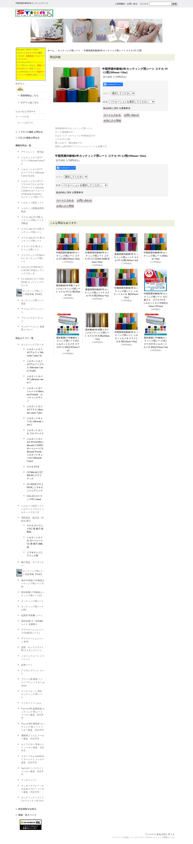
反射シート (26, 665)
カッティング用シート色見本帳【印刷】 (33, 292)
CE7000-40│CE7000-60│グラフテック (35, 475)
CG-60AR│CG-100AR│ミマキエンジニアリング (35, 487)
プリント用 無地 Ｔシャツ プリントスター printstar (32, 682)
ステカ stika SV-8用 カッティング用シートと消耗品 (32, 220)
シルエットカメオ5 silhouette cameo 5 (35, 379)
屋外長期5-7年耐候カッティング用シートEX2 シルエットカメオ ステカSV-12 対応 (68, 344)
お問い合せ (132, 4)
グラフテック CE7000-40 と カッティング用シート (32, 258)
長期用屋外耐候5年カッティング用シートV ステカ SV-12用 (126, 257)
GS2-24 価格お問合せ (29, 137)
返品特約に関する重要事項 (116, 108)
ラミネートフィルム (31, 703)
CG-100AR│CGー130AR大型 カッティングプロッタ (32, 282)
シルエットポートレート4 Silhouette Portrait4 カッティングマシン (35, 394)
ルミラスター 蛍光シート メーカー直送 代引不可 (32, 747)
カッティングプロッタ (32, 344)
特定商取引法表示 (27, 809)
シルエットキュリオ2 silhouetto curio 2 (35, 421)
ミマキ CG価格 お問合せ (30, 132)
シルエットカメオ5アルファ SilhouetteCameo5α (33, 160)
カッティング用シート (32, 601)
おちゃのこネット (166, 834)
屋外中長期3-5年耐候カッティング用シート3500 (32, 583)
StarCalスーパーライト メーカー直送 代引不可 (32, 771)
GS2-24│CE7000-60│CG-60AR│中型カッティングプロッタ (32, 270)
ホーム (50, 50)
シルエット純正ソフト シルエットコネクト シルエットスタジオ (32, 509)
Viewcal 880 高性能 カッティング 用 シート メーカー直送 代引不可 (33, 726)
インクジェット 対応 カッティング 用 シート (32, 694)
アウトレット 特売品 (32, 152)
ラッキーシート (29, 780)
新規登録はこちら (30, 95)
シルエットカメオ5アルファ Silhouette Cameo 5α (35, 352)
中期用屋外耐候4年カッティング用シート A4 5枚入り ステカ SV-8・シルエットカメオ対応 (155, 300)
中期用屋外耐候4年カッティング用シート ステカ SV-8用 (68, 255)
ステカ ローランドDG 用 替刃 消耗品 (35, 528)
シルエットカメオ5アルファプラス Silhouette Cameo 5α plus (32, 172)
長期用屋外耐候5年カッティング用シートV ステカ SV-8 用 (97, 292)
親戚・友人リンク (27, 815)
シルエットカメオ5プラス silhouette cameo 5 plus (35, 409)
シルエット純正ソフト (32, 202)
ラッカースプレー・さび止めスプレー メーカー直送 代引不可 (32, 788)
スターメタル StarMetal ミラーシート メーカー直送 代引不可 (32, 759)
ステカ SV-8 (33, 466)
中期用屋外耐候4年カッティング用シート (156, 255)
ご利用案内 (120, 4)
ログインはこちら (30, 102)
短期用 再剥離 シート (32, 615)
